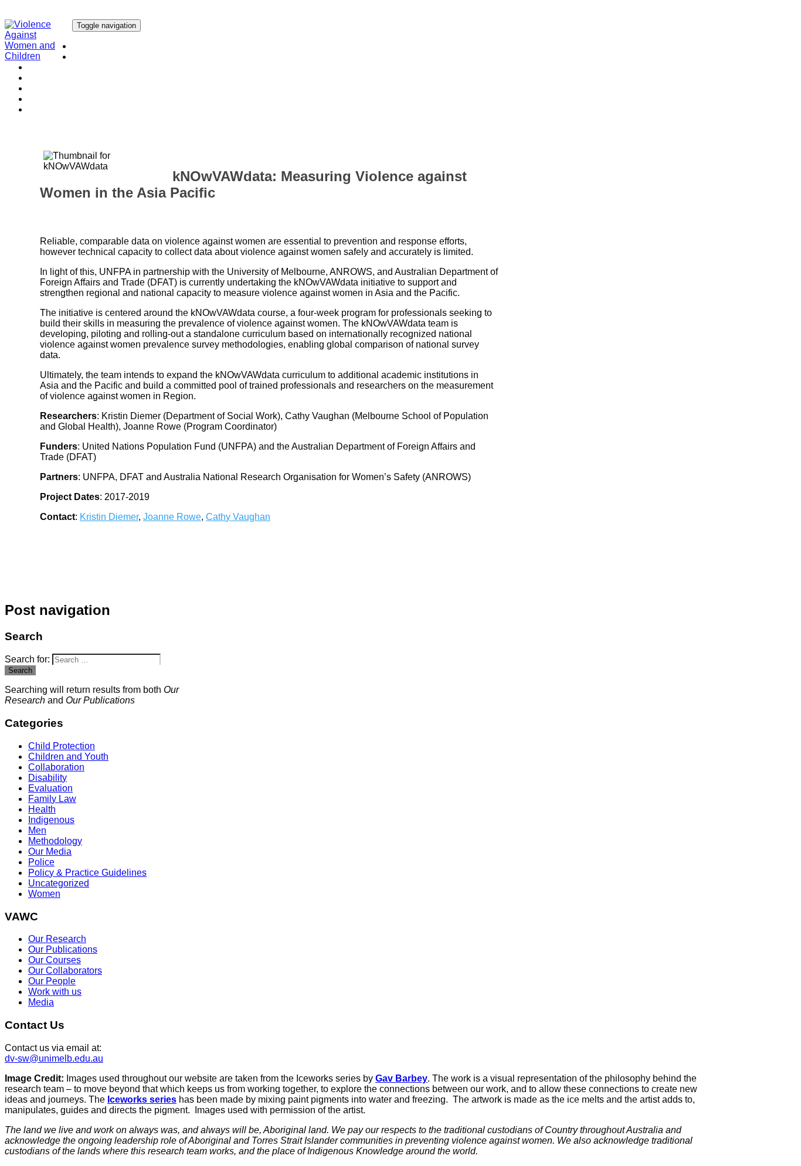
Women (44, 894)
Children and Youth (68, 757)
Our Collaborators (65, 78)
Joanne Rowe (172, 517)
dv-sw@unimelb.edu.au (54, 1058)
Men (37, 830)
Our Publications (106, 57)
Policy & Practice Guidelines (87, 873)
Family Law (52, 799)
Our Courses (54, 67)
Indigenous (51, 820)
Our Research (101, 46)
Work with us (55, 99)
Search (20, 670)
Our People (52, 88)
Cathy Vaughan (238, 517)
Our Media (50, 851)
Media (41, 109)
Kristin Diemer (109, 517)
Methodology (55, 841)
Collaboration (56, 767)
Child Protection (61, 746)
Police (41, 862)
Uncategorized (58, 883)
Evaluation (50, 788)
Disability (47, 778)
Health (42, 809)
